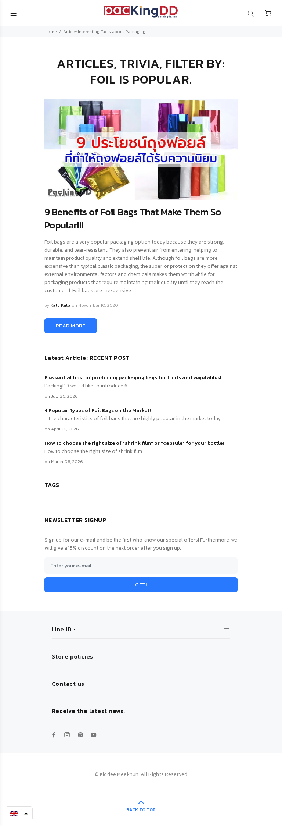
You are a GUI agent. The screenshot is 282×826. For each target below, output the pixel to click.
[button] (19, 813)
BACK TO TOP (141, 809)
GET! (141, 585)
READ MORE (71, 326)
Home (50, 31)
